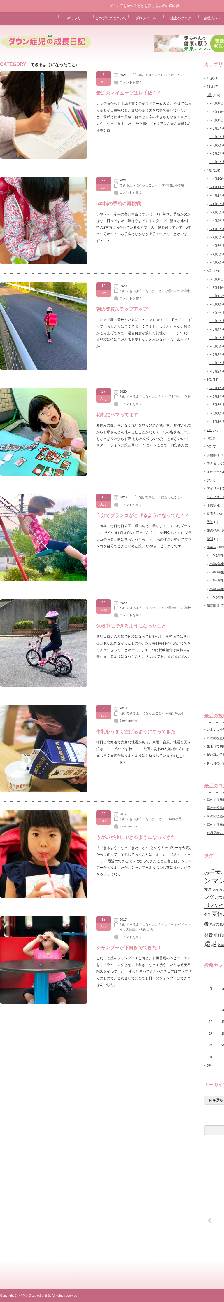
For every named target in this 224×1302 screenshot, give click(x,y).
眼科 (217, 935)
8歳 (140, 74)
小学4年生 (216, 580)
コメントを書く (131, 82)
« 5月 (208, 1065)
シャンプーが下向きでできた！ (129, 947)
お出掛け (213, 455)
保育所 (211, 513)
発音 (208, 934)
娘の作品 (213, 530)
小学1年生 (216, 555)
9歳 (209, 446)
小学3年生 (216, 572)
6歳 (209, 379)
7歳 (122, 291)
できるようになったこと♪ (163, 74)
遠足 (210, 944)
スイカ (217, 889)
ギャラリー (76, 18)
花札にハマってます (117, 414)
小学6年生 (216, 597)
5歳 (122, 713)
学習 (210, 539)
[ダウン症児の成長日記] (46, 53)
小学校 (179, 185)
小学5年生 (216, 589)
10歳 (210, 78)
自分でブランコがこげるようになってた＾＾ (143, 515)
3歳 (209, 95)
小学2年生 (165, 185)
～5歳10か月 (174, 713)
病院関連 (213, 605)
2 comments (128, 720)
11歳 (210, 86)
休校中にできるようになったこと (131, 625)
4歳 (122, 819)
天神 (210, 522)
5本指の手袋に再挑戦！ (121, 203)
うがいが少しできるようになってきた (136, 837)
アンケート (215, 480)
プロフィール (145, 18)
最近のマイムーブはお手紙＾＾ (129, 92)
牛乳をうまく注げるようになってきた (136, 731)
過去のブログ (180, 18)
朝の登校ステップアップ (122, 309)
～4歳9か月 (173, 819)
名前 (207, 914)
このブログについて (111, 18)
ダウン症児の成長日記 (35, 1295)
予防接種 (213, 505)
